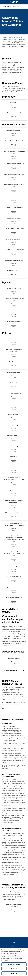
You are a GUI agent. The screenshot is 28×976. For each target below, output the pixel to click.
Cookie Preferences (14, 964)
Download (13, 105)
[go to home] (14, 2)
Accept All (14, 973)
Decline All (14, 969)
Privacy (14, 942)
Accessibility (14, 946)
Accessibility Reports (10, 670)
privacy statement (15, 951)
